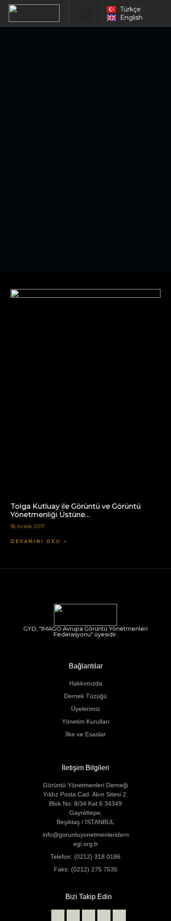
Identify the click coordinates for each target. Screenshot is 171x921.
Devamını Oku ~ (39, 541)
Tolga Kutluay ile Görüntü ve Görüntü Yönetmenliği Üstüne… (76, 510)
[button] (85, 13)
